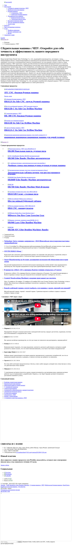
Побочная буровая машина (19, 14)
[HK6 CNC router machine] (21, 206)
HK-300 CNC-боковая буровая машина (22, 116)
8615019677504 (5, 491)
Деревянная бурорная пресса (12, 391)
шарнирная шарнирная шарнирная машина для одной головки (34, 137)
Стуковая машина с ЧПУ (37, 485)
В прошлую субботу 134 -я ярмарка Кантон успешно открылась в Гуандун (32, 270)
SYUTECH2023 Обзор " (13, 251)
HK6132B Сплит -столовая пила (23, 194)
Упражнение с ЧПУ (10, 394)
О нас (6, 28)
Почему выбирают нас (14, 32)
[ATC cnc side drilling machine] (16, 89)
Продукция (7, 6)
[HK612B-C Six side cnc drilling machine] (21, 106)
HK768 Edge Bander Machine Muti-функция (28, 187)
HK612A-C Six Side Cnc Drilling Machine (23, 130)
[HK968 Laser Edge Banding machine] (23, 220)
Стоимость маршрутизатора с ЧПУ (18, 8)
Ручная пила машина (10, 393)
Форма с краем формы (11, 396)
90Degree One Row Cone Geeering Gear (26, 215)
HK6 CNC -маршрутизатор (20, 208)
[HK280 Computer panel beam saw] (22, 149)
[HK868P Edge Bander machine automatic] (21, 177)
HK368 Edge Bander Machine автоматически (29, 158)
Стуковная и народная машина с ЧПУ (15, 398)
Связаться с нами (9, 35)
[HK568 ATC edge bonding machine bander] (10, 227)
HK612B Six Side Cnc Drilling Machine (22, 123)
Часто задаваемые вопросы (12, 27)
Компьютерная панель (18, 17)
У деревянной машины (11, 387)
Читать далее (8, 96)
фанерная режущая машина (12, 383)
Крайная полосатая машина (16, 10)
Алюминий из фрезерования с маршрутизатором (18, 390)
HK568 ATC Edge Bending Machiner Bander (28, 230)
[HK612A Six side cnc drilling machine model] (15, 99)
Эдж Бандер (21, 486)
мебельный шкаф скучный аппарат (14, 385)
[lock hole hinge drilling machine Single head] (25, 135)
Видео (10, 33)
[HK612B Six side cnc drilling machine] (14, 120)
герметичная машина (10, 388)
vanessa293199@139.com (39, 452)
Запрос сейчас (5, 465)
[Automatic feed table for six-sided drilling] (28, 170)
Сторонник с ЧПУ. (16, 13)
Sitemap (3, 485)
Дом (5, 5)
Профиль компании (13, 30)
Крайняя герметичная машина (13, 382)
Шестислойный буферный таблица (24, 201)
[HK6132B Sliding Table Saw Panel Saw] (22, 191)
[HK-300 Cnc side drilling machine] (12, 113)
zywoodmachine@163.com (23, 452)
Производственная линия (15, 21)
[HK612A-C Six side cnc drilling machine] (14, 128)
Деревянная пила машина (15, 16)
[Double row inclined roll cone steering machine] (27, 163)
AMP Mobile (10, 485)
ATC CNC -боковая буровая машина (21, 92)
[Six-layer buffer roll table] (20, 198)
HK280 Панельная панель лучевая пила (27, 151)
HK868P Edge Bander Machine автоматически (29, 180)
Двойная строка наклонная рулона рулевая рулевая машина (37, 165)
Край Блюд (66, 485)
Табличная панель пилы (18, 19)
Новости (6, 25)
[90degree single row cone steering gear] (21, 213)
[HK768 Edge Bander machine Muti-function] (10, 184)
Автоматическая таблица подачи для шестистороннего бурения (34, 173)
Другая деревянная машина (16, 22)
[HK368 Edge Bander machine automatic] (23, 156)
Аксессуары (11, 24)
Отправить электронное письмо (10, 490)
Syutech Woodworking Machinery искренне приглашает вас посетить (30, 278)
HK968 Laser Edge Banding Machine (25, 222)
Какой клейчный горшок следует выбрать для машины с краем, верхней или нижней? (37, 288)
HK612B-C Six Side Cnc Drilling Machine (23, 109)
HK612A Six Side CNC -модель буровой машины (27, 101)
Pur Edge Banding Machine (21, 485)
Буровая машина (13, 11)
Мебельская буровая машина (53, 485)
